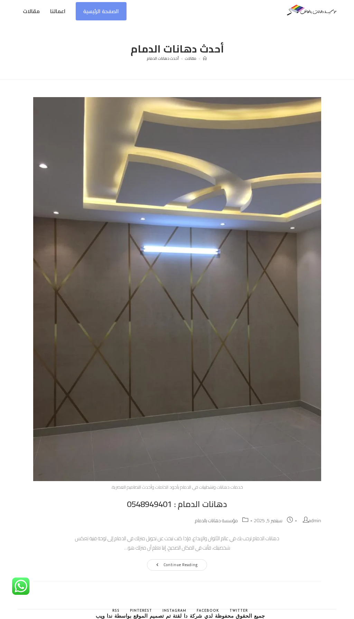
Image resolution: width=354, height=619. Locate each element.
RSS (116, 611)
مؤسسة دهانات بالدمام (216, 520)
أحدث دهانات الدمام (163, 58)
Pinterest (141, 611)
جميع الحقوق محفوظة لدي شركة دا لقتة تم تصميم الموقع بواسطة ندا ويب (180, 616)
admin (315, 520)
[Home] (205, 58)
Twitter (239, 611)
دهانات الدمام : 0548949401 (177, 504)
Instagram (174, 611)
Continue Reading (172, 566)
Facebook (208, 611)
